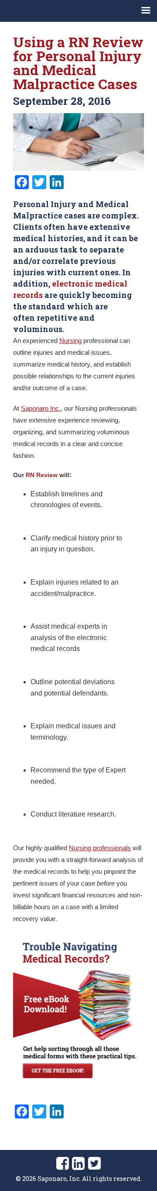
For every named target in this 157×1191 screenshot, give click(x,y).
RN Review (42, 474)
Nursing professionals (100, 848)
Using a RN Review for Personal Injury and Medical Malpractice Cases (78, 62)
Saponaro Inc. (41, 408)
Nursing (70, 340)
